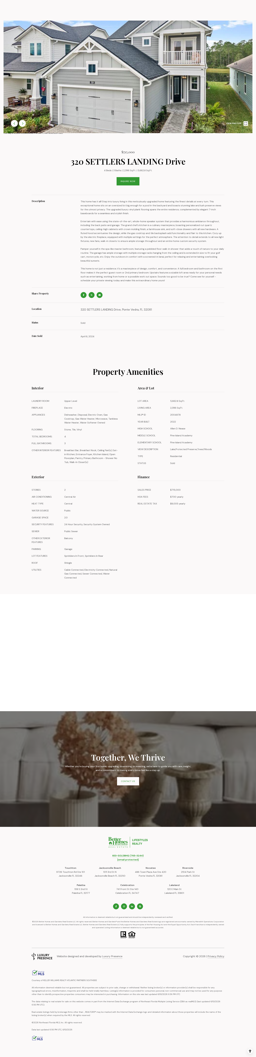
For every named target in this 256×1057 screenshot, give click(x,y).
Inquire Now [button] (128, 181)
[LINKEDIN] (132, 906)
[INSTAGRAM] (124, 906)
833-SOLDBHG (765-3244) (128, 855)
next (22, 123)
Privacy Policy (216, 956)
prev (14, 123)
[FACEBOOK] (116, 906)
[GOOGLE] (140, 906)
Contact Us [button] (128, 781)
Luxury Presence (112, 956)
